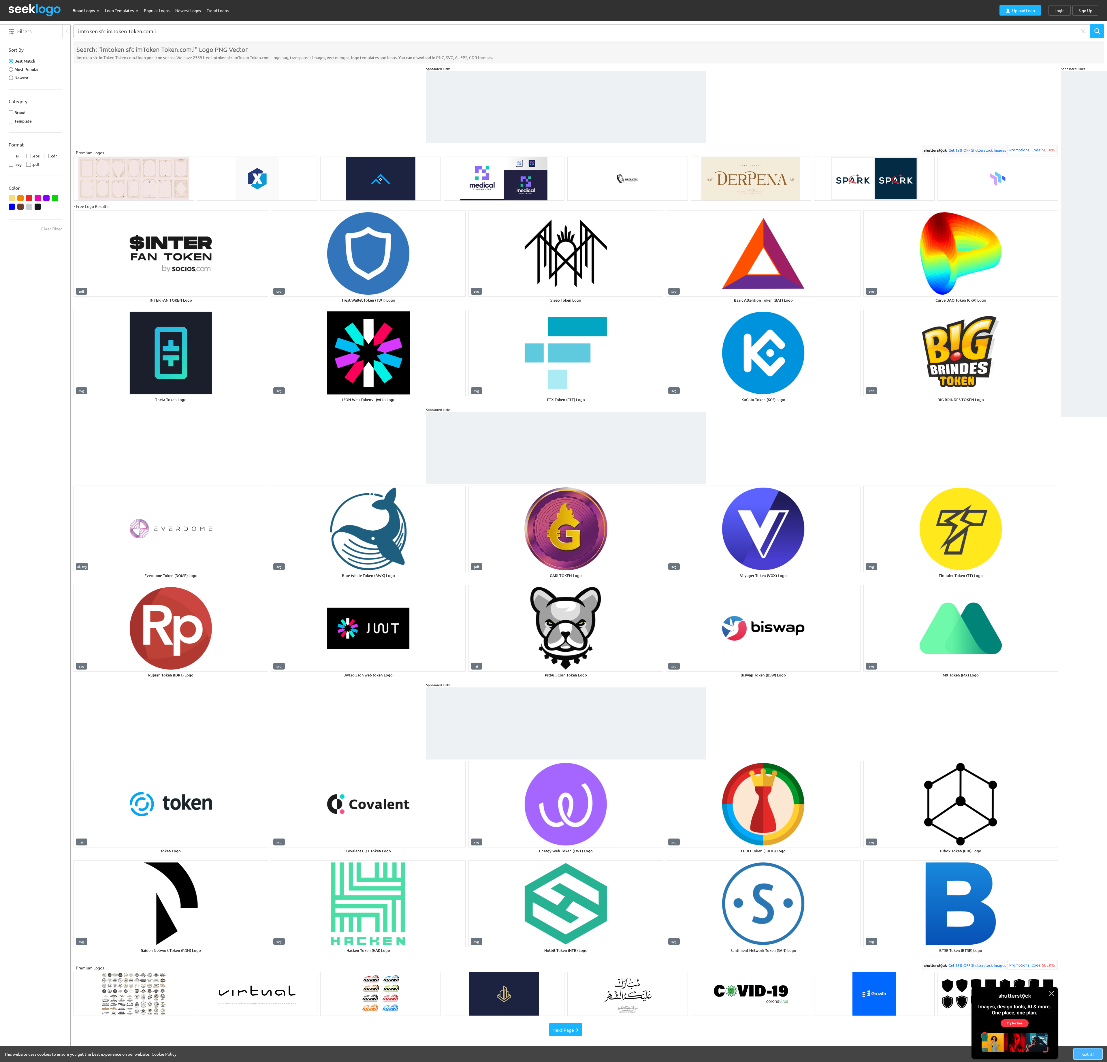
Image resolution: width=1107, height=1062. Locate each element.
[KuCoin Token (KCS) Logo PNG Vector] (763, 353)
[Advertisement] (1084, 157)
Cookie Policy (164, 1054)
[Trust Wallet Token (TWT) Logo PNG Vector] (368, 253)
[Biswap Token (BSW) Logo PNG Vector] (763, 628)
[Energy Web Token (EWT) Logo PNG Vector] (565, 804)
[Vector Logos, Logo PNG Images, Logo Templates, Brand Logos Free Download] (35, 10)
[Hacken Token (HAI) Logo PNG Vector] (368, 903)
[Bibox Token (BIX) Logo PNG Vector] (960, 804)
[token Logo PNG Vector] (171, 804)
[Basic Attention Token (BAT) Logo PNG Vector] (763, 253)
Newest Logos (188, 10)
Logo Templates (120, 10)
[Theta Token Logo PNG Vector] (171, 353)
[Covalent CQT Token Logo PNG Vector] (368, 804)
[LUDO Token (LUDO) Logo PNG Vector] (763, 804)
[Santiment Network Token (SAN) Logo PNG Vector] (763, 903)
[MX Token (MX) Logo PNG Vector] (960, 628)
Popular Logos (157, 10)
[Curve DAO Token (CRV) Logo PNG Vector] (960, 253)
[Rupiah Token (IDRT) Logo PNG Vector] (171, 628)
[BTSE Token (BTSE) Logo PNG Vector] (960, 903)
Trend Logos (218, 10)
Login (1060, 10)
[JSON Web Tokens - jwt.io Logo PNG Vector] (368, 353)
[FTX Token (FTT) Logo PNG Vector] (565, 353)
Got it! (1088, 1054)
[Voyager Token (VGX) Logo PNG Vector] (763, 529)
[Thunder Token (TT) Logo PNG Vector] (960, 529)
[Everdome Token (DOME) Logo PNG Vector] (171, 529)
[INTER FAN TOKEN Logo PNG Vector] (171, 253)
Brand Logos (84, 10)
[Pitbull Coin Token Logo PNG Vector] (565, 628)
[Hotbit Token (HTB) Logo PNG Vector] (565, 903)
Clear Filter (51, 228)
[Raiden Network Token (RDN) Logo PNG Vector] (171, 903)
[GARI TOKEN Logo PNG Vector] (565, 529)
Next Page (563, 1030)
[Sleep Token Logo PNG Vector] (565, 253)
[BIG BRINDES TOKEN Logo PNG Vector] (960, 353)
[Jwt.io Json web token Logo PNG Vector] (368, 628)
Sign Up (1085, 10)
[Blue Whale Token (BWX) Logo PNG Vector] (368, 529)
